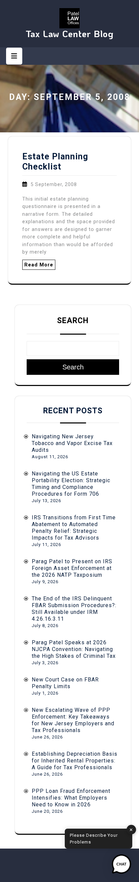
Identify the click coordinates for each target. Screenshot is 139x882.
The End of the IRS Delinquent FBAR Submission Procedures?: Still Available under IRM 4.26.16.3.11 (74, 608)
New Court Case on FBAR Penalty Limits (65, 683)
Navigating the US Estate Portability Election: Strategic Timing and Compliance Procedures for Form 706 (71, 483)
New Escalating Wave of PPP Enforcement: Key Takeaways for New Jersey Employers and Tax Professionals (73, 720)
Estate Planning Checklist (55, 162)
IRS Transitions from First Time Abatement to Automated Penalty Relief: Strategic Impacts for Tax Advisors (74, 527)
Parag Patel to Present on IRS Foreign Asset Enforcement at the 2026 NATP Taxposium (72, 568)
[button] (121, 864)
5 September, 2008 (54, 184)
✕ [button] (131, 829)
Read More (38, 265)
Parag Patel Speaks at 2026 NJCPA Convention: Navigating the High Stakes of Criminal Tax (74, 649)
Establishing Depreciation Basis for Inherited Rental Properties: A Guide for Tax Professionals (74, 761)
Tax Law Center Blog (70, 34)
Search (73, 320)
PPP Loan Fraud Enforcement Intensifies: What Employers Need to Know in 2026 (71, 798)
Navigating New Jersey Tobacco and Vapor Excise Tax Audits (72, 443)
